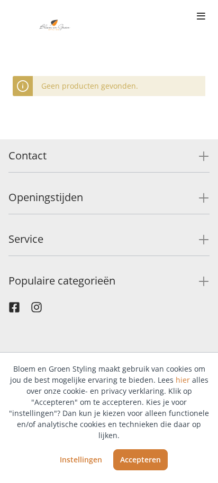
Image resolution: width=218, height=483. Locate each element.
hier (183, 380)
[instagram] (36, 309)
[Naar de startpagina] (55, 25)
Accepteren (140, 459)
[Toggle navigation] (201, 17)
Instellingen (81, 459)
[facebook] (14, 309)
